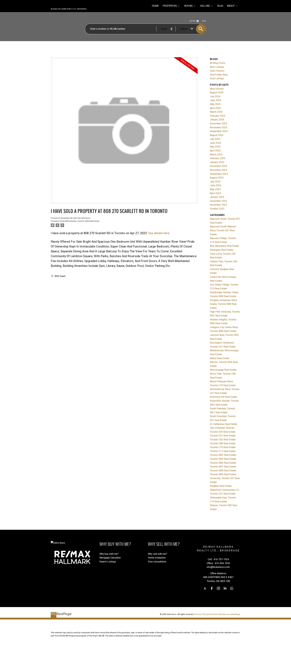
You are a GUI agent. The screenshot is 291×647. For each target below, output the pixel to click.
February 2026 (217, 115)
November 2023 (218, 204)
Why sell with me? (157, 553)
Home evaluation (157, 557)
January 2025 (217, 162)
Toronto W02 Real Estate (223, 455)
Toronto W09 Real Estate (223, 474)
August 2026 (216, 92)
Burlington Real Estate (221, 249)
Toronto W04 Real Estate (223, 458)
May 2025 (215, 146)
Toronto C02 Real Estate (223, 439)
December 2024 (218, 166)
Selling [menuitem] (205, 5)
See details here (159, 233)
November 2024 (218, 170)
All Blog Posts (217, 63)
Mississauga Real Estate (223, 369)
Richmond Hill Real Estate (223, 396)
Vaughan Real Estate (221, 486)
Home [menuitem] (155, 5)
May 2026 (215, 104)
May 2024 (215, 189)
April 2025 (215, 150)
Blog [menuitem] (220, 5)
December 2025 (218, 123)
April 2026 (215, 108)
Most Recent (217, 88)
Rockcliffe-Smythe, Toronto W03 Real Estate (79, 221)
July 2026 (215, 96)
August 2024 (216, 177)
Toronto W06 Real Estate (223, 462)
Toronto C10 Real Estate (223, 447)
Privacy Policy (201, 614)
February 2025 (217, 158)
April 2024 (215, 193)
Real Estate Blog (218, 74)
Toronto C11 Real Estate (223, 451)
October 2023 (217, 208)
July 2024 (215, 181)
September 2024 (219, 173)
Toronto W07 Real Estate (223, 466)
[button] (205, 588)
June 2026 (215, 100)
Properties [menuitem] (170, 5)
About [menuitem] (231, 5)
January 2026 (217, 119)
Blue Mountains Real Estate (224, 245)
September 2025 (219, 131)
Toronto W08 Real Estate (223, 470)
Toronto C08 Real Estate (223, 443)
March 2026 (216, 111)
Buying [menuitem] (188, 5)
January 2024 (217, 197)
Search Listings (107, 561)
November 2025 (218, 127)
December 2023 (218, 201)
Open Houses (217, 70)
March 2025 (216, 154)
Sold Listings (217, 78)
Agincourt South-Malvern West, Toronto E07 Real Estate (223, 230)
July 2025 (215, 139)
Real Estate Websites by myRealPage (224, 614)
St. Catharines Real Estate (223, 424)
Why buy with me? (109, 553)
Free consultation (157, 561)
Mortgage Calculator (110, 557)
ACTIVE (192, 21)
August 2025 (216, 135)
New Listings (217, 67)
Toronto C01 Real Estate (223, 435)
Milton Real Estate (219, 358)
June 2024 (215, 185)
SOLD (204, 21)
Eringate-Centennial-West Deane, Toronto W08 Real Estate (223, 304)
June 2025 (215, 142)
